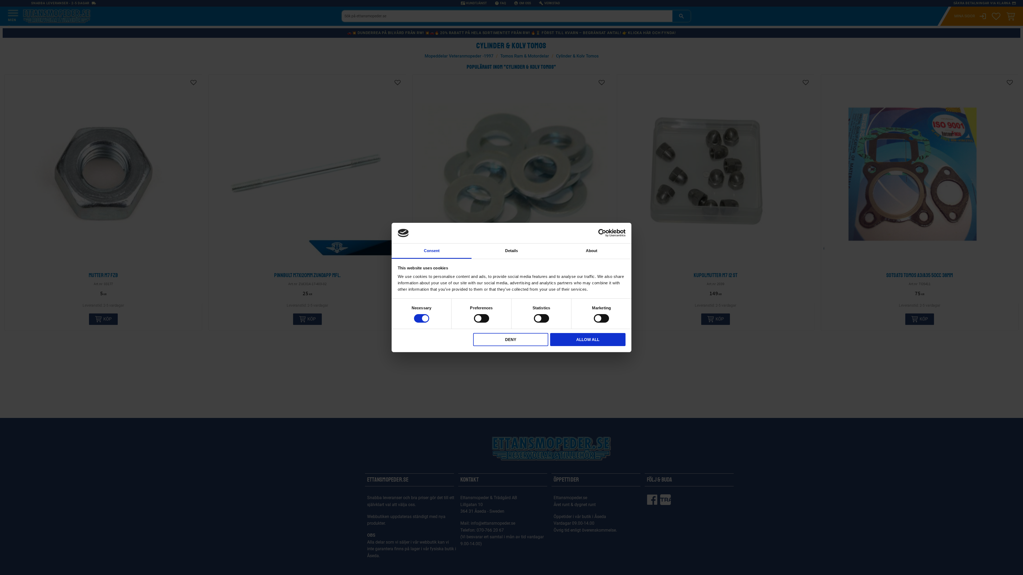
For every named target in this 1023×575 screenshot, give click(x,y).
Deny (510, 339)
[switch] (481, 318)
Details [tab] (511, 250)
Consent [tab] (432, 250)
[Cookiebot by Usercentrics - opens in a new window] (602, 233)
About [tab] (591, 250)
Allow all (587, 339)
